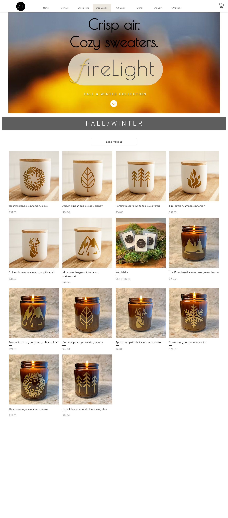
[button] (222, 5)
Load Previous (114, 141)
